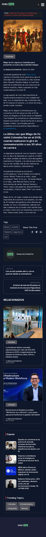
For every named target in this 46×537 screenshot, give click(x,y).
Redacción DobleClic (14, 69)
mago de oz (17, 232)
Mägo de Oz (31, 74)
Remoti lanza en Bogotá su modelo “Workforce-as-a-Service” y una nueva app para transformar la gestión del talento (23, 412)
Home (6, 13)
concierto (15, 227)
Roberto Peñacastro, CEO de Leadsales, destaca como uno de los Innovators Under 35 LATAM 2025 (29, 483)
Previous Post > (35, 282)
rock (6, 237)
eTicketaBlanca (9, 128)
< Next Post (9, 268)
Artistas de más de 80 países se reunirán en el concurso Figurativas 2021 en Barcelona (25, 287)
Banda (6, 227)
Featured (7, 232)
